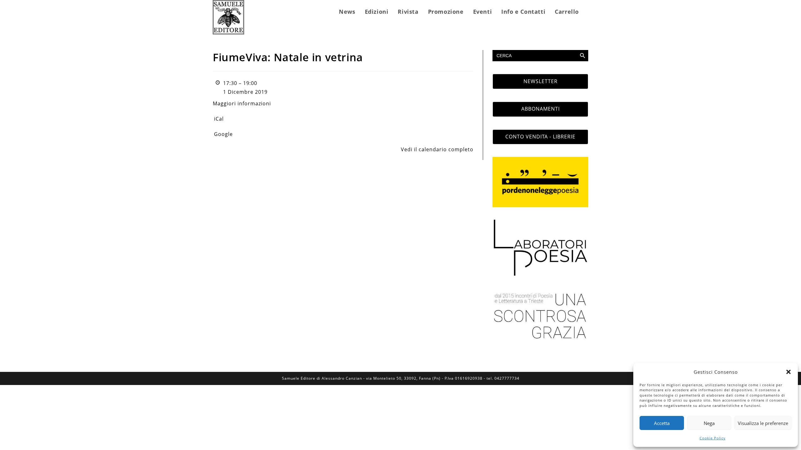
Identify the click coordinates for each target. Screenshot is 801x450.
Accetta (662, 423)
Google (223, 134)
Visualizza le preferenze (763, 423)
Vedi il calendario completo (437, 149)
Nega (709, 423)
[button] (788, 372)
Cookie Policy (713, 438)
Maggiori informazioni (242, 103)
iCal (219, 118)
